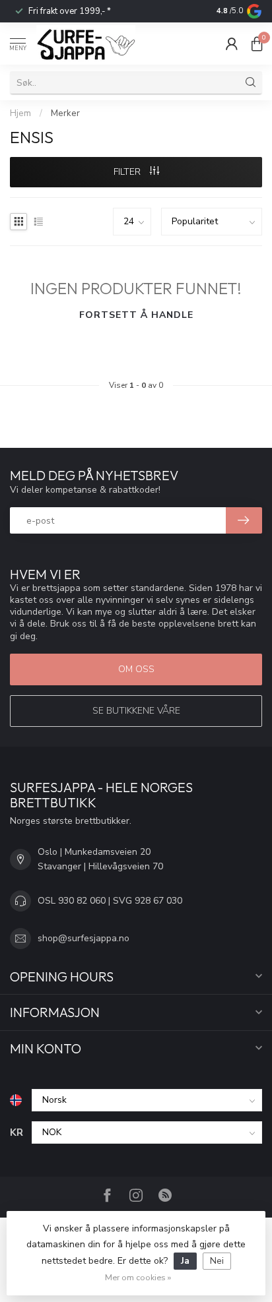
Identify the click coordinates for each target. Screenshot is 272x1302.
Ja (185, 1261)
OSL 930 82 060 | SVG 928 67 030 (110, 900)
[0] (257, 43)
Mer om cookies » (138, 1277)
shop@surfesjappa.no (83, 938)
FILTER (128, 172)
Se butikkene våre (136, 710)
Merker (65, 113)
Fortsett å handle (136, 315)
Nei (217, 1261)
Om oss (136, 669)
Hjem (20, 113)
